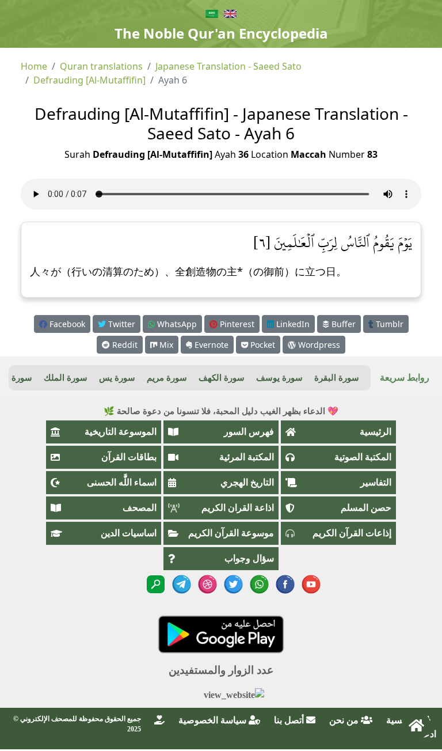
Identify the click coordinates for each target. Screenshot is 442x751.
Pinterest (236, 323)
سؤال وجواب (249, 558)
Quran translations (101, 66)
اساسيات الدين (129, 533)
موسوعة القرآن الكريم (231, 533)
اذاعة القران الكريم (237, 508)
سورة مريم (167, 377)
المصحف (140, 508)
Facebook (66, 323)
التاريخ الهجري (247, 482)
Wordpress (318, 344)
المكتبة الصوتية (362, 457)
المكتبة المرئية (246, 457)
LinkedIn (292, 323)
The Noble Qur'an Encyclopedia (221, 33)
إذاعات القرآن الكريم (352, 533)
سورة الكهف (222, 377)
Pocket (261, 344)
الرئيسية (375, 432)
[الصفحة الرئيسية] (416, 725)
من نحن (345, 720)
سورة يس (117, 377)
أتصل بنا (290, 720)
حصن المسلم (366, 508)
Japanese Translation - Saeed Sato (228, 66)
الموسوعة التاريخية (121, 432)
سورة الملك (65, 377)
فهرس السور (249, 432)
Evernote (210, 344)
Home (34, 66)
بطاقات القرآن (129, 457)
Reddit (124, 344)
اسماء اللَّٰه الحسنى (122, 482)
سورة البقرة (336, 377)
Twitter (120, 323)
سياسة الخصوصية (213, 720)
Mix (165, 344)
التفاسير (375, 482)
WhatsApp (176, 323)
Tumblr (388, 323)
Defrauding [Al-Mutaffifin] (89, 80)
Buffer (342, 323)
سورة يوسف (279, 377)
